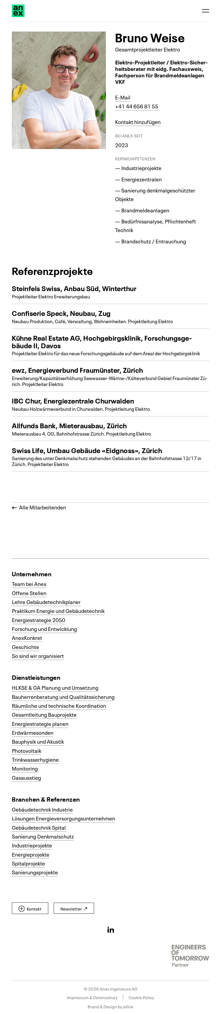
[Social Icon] (110, 929)
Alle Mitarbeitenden (41, 507)
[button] (30, 908)
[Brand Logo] (18, 11)
